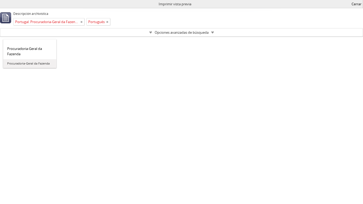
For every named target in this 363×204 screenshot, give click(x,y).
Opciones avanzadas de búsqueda (182, 32)
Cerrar (356, 4)
